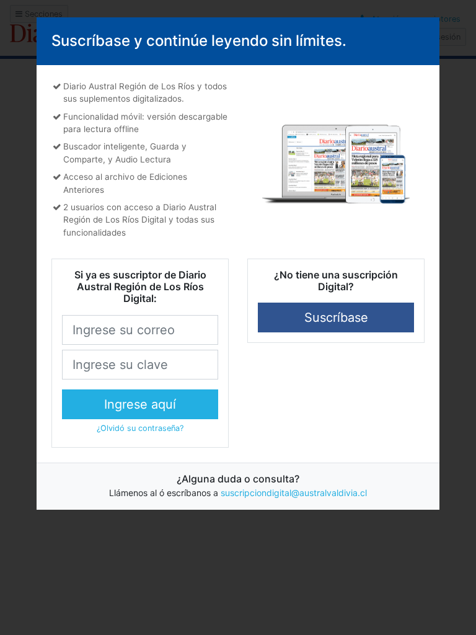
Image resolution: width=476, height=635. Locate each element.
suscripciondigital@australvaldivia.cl (294, 492)
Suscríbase (336, 317)
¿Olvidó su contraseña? (140, 428)
